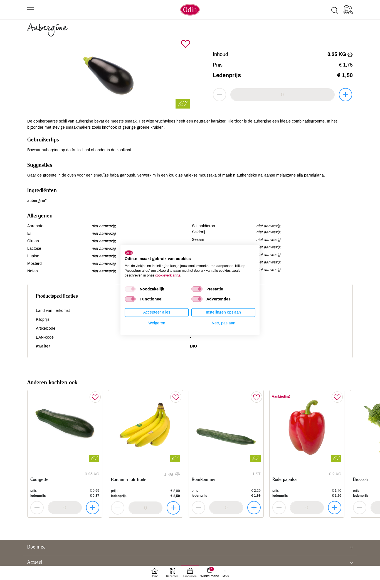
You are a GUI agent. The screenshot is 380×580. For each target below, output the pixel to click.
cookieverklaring (167, 275)
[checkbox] (130, 289)
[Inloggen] (348, 10)
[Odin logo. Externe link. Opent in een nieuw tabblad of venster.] (129, 252)
